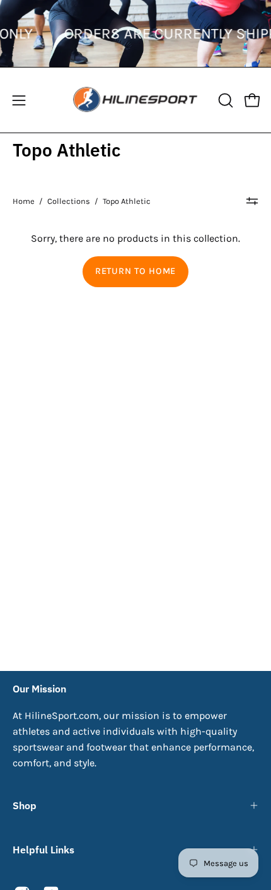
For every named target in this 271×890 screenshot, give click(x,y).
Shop (25, 805)
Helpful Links (43, 849)
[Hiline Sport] (135, 100)
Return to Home (135, 271)
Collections (68, 201)
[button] (224, 100)
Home (24, 201)
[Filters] (252, 201)
